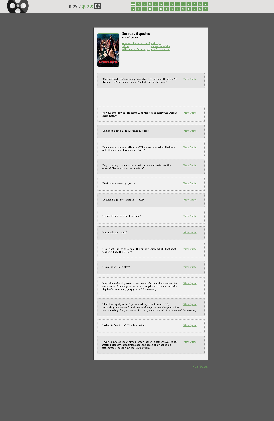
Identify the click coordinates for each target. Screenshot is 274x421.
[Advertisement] (149, 97)
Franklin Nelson (160, 49)
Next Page (200, 366)
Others (125, 46)
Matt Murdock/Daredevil (136, 43)
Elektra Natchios (160, 46)
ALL (133, 4)
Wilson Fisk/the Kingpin (136, 49)
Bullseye (156, 43)
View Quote (190, 78)
